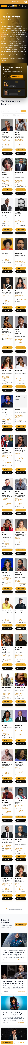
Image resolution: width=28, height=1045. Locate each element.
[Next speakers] (7, 76)
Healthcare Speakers (19, 805)
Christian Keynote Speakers (5, 769)
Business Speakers (5, 498)
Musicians (17, 296)
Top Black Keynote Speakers (5, 142)
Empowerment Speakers (20, 298)
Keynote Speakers (18, 339)
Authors (3, 499)
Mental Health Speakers (6, 846)
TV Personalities (18, 579)
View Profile (7, 150)
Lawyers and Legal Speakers (5, 461)
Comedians (17, 581)
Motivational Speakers (19, 338)
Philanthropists (18, 927)
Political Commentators (19, 140)
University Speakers (19, 501)
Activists (9, 256)
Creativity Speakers (5, 808)
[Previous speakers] (4, 76)
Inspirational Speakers (19, 340)
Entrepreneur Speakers (6, 578)
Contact (4, 6)
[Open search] (22, 6)
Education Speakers (6, 220)
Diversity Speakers (5, 140)
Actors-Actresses (5, 295)
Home (2, 13)
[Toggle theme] (25, 2)
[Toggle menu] (25, 6)
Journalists (17, 218)
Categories (7, 13)
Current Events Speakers (6, 845)
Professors (4, 139)
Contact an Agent (16, 76)
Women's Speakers (5, 180)
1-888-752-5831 (15, 1)
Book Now (6, 153)
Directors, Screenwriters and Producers (20, 1008)
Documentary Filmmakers (20, 730)
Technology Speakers (6, 179)
